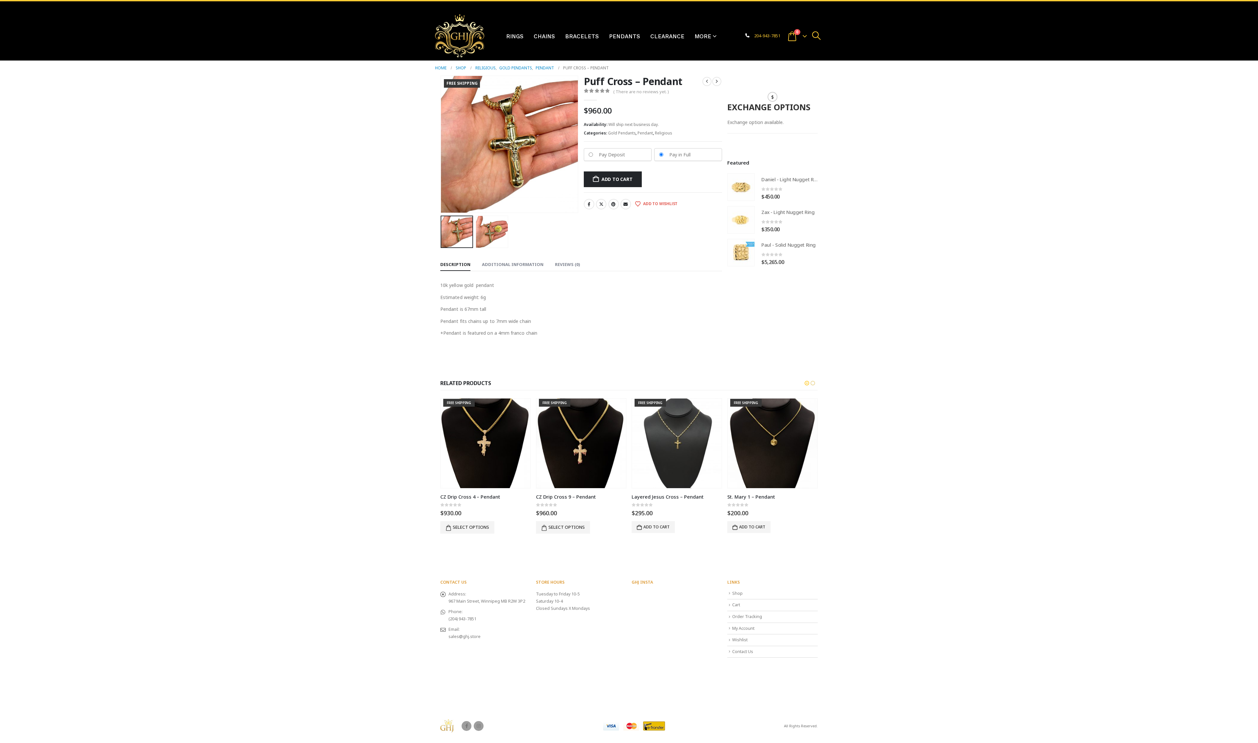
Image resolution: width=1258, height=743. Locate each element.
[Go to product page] (741, 187)
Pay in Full (680, 154)
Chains (544, 36)
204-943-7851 (767, 36)
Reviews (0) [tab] (567, 264)
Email (625, 204)
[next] (716, 81)
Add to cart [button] (656, 527)
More (703, 36)
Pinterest (613, 204)
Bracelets (582, 36)
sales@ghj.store (464, 636)
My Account (743, 628)
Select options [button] (471, 527)
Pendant (645, 133)
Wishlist (740, 640)
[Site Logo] (459, 35)
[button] (816, 35)
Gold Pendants (622, 133)
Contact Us (742, 651)
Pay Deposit (612, 154)
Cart (736, 605)
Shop (737, 593)
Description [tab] (455, 264)
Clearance (667, 36)
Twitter (601, 204)
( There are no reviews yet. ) (641, 92)
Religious (663, 133)
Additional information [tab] (512, 264)
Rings (515, 36)
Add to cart (617, 179)
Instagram (479, 726)
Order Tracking (747, 616)
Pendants (624, 36)
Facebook (589, 204)
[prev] (707, 81)
